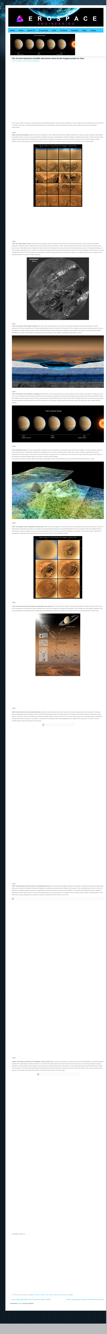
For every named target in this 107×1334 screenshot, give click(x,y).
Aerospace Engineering (34, 60)
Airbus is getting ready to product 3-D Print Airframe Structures (86, 1299)
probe (50, 1294)
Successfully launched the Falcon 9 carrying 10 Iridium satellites (30, 1299)
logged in (20, 1303)
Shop (84, 30)
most (47, 1294)
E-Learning (43, 30)
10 (34, 1294)
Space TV (31, 30)
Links (54, 30)
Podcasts (74, 30)
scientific (55, 1294)
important (43, 1294)
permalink (70, 1294)
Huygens (37, 1294)
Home (12, 30)
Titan (59, 1294)
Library (93, 30)
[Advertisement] (58, 77)
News (21, 30)
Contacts (63, 30)
